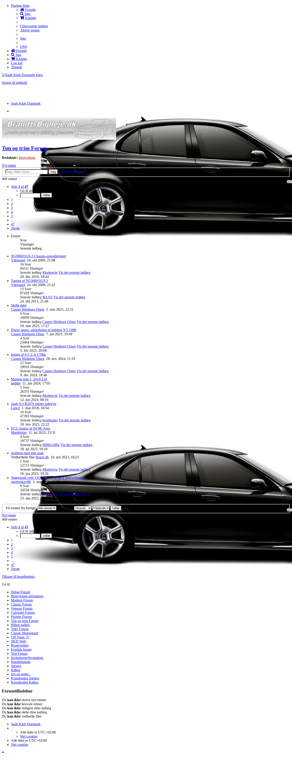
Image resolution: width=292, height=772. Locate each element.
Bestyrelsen (27, 158)
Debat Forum (20, 592)
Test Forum (19, 654)
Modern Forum (22, 600)
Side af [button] (19, 186)
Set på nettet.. (20, 674)
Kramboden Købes (24, 682)
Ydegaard (18, 260)
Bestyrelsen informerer (27, 596)
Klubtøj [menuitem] (30, 18)
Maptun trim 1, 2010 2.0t (29, 379)
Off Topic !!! (20, 637)
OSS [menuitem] (23, 47)
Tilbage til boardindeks (18, 576)
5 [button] (12, 216)
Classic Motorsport (24, 633)
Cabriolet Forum (23, 613)
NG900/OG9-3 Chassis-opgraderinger (38, 256)
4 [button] (12, 212)
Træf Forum (19, 629)
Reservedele (20, 645)
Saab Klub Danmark (26, 724)
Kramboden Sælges (25, 678)
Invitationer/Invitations (27, 658)
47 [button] (13, 224)
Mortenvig (49, 272)
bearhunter (50, 420)
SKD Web (18, 641)
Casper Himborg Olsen (27, 309)
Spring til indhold (14, 83)
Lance (15, 408)
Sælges (16, 666)
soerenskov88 (21, 482)
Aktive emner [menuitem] (30, 30)
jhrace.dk (42, 457)
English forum (21, 649)
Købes (15, 670)
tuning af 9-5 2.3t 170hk (28, 354)
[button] (15, 228)
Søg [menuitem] (27, 14)
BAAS (47, 297)
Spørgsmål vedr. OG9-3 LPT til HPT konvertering (47, 478)
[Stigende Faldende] (101, 508)
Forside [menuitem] (30, 10)
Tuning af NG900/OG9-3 (29, 281)
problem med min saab (27, 453)
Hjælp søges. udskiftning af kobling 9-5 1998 (43, 330)
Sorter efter (65, 508)
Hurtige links (20, 6)
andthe (16, 383)
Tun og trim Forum (24, 148)
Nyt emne (9, 165)
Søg (53, 171)
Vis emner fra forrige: (21, 508)
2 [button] (12, 204)
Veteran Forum (21, 608)
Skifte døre (19, 305)
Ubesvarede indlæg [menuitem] (34, 26)
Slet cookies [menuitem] (28, 736)
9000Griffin (51, 445)
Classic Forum (21, 604)
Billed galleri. (20, 625)
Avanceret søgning (71, 171)
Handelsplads (20, 662)
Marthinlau (19, 432)
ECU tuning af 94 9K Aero (30, 428)
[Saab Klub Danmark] (22, 75)
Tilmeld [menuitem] (16, 67)
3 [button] (12, 208)
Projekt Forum (21, 617)
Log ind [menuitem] (16, 63)
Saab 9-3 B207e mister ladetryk (33, 404)
